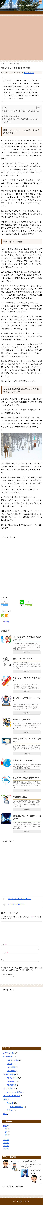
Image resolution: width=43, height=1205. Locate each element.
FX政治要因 (11, 1067)
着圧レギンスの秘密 (11, 116)
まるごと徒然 (29, 73)
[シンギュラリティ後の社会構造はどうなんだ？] (6, 639)
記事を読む (27, 652)
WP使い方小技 (12, 1078)
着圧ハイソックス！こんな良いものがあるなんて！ (21, 112)
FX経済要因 (11, 1071)
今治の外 (10, 1110)
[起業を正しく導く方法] (6, 722)
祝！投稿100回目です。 (16, 904)
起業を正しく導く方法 (21, 720)
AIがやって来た (9, 1053)
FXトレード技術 (13, 1060)
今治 (5, 1099)
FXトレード (7, 1056)
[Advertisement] (21, 38)
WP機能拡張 (11, 1081)
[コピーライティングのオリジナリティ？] (6, 680)
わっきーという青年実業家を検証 (23, 1161)
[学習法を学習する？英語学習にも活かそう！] (6, 741)
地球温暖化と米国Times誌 (23, 760)
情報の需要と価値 (20, 797)
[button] (37, 108)
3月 (6, 1132)
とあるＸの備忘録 (9, 3)
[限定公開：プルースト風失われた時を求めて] (6, 818)
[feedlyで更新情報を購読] (2, 615)
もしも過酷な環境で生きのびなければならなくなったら (21, 120)
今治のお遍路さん (16, 1107)
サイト (3, 960)
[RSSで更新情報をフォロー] (6, 615)
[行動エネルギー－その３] (6, 661)
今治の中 (10, 1103)
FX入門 (9, 1064)
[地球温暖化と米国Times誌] (6, 763)
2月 (6, 1135)
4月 (6, 1129)
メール (4, 952)
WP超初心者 (11, 1085)
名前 (3, 944)
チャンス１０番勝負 (14, 1092)
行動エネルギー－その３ (22, 659)
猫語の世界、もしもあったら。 (19, 899)
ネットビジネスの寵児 (11, 1096)
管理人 (6, 621)
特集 (5, 1114)
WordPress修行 (9, 1074)
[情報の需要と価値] (6, 799)
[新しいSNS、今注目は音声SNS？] (6, 780)
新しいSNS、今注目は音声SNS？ (26, 778)
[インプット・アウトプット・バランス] (6, 700)
